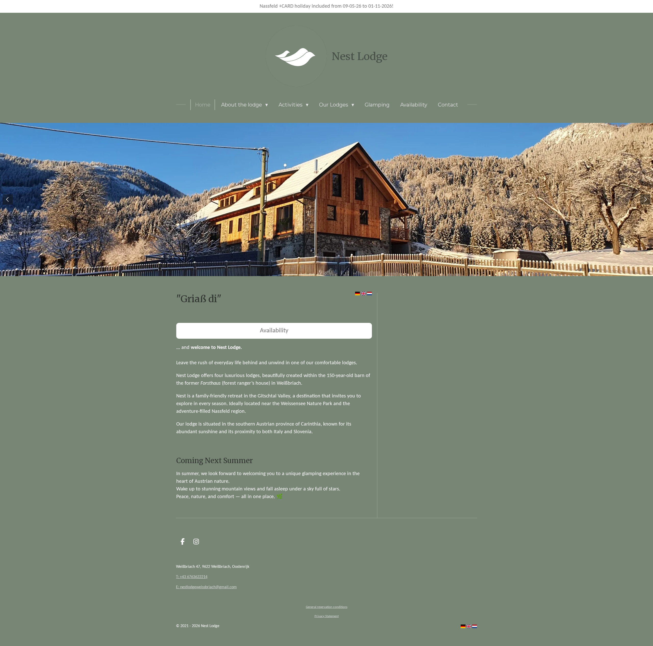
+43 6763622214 (193, 577)
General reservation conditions (326, 607)
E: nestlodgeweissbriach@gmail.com (206, 587)
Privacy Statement (327, 616)
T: (178, 577)
